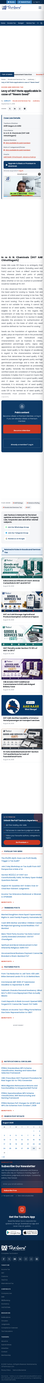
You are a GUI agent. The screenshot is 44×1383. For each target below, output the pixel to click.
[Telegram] (37, 1259)
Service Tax (30, 23)
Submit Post (25, 2)
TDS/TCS (4, 1280)
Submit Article (6, 1345)
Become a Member (22, 430)
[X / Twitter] (9, 1259)
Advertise (4, 1348)
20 (22, 1144)
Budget (21, 23)
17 (4, 1144)
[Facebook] (3, 1259)
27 (22, 1148)
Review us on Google (16, 539)
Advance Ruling (33, 503)
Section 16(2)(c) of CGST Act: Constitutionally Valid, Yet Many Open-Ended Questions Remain (21, 878)
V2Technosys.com (7, 1366)
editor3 (7, 101)
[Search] (41, 23)
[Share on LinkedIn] (15, 109)
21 (28, 1144)
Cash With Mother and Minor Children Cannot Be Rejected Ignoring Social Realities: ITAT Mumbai (21, 926)
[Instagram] (25, 1259)
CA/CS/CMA (5, 1307)
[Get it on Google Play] (13, 1232)
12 (16, 1140)
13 (22, 1140)
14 (28, 1140)
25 (10, 1148)
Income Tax (11, 23)
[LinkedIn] (20, 1259)
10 (4, 1140)
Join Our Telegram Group (18, 533)
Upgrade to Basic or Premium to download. (22, 164)
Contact (4, 1352)
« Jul (3, 1157)
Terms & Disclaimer (19, 1370)
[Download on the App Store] (30, 1232)
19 (16, 1144)
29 (34, 1148)
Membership (6, 1355)
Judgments (5, 1324)
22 (34, 1144)
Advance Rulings (29, 157)
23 (40, 1144)
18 (10, 1144)
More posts (6, 902)
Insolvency (5, 1304)
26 (16, 1148)
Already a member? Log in (22, 444)
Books (12, 2)
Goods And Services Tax (13, 507)
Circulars (4, 1321)
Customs (4, 1276)
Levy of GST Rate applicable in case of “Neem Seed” (21, 92)
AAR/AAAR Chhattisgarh (13, 157)
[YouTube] (14, 1259)
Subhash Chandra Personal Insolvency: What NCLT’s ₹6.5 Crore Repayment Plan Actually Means (21, 993)
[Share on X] (10, 109)
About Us (4, 1341)
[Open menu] (40, 8)
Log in (21, 171)
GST (28, 507)
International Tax (7, 1283)
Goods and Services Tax (16, 79)
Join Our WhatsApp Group (18, 527)
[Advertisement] (22, 49)
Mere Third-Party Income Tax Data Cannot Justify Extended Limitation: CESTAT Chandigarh (20, 937)
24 (4, 1148)
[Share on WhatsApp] (20, 109)
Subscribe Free (10, 1190)
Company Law (6, 1293)
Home (3, 23)
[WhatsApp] (31, 1259)
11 (10, 1140)
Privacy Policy (6, 1370)
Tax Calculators (7, 1331)
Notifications (5, 1317)
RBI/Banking (5, 1300)
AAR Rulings (18, 503)
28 (28, 1148)
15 (34, 1140)
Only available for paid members (17, 143)
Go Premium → (22, 842)
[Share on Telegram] (25, 109)
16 (39, 1140)
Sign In (37, 2)
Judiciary (31, 79)
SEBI (2, 1297)
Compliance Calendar (9, 1328)
